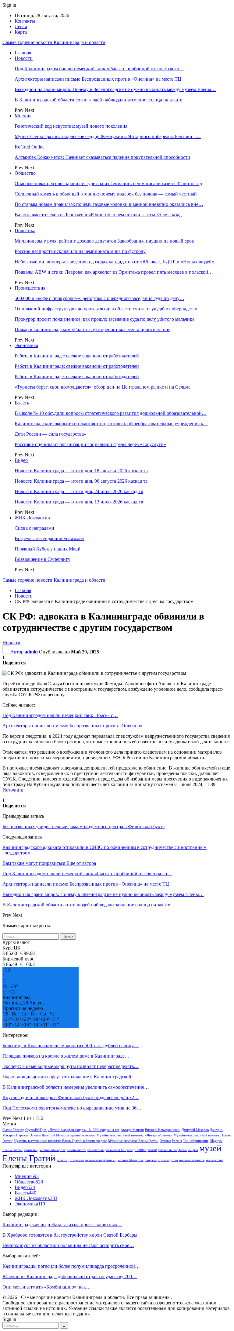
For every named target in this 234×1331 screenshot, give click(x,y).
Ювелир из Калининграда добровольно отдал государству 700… (69, 1276)
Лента (21, 26)
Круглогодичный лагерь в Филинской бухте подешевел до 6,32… (70, 1097)
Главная (23, 52)
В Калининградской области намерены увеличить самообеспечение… (75, 1087)
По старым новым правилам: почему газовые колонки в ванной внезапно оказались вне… (109, 204)
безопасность (76, 1150)
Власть (22, 402)
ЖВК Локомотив (32, 517)
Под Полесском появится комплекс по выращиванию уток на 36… (71, 1107)
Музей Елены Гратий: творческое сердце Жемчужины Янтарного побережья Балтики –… (108, 136)
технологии (214, 1160)
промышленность (191, 1160)
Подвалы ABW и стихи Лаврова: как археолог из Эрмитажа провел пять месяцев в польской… (114, 272)
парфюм (151, 1160)
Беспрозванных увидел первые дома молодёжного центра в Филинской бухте (83, 826)
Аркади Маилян (132, 1130)
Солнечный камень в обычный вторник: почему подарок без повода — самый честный (106, 193)
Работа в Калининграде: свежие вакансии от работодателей (77, 355)
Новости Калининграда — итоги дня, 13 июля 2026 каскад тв (79, 501)
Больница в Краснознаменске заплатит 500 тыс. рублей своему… (70, 1045)
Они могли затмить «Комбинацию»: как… (46, 1286)
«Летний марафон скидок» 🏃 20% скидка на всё (83, 1130)
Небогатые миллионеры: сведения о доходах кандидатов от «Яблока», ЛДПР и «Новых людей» (114, 261)
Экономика (26, 345)
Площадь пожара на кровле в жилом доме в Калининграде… (65, 1056)
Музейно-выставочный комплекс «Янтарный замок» (134, 1135)
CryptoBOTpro (36, 1130)
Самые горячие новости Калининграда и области (53, 42)
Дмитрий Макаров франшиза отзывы (68, 1135)
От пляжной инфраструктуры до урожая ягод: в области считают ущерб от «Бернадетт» (106, 308)
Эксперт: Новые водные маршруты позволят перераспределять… (70, 1066)
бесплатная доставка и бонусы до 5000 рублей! (122, 1150)
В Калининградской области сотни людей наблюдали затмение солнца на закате (98, 99)
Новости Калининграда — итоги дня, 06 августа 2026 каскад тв (81, 481)
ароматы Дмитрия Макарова (45, 1150)
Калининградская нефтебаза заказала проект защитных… (62, 1224)
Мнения (23, 115)
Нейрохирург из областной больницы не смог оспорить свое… (68, 1245)
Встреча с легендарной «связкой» (49, 538)
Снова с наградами (34, 528)
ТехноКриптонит (195, 1141)
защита (193, 1150)
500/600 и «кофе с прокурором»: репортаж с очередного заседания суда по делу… (99, 298)
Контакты (25, 21)
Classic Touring (13, 1130)
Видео (21, 460)
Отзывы (165, 1141)
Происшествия (30, 288)
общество (77, 1160)
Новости (24, 58)
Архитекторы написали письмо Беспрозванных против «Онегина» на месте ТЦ (98, 79)
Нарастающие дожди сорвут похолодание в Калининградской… (69, 1076)
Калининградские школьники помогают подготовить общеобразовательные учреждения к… (111, 423)
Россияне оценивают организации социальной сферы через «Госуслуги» (90, 444)
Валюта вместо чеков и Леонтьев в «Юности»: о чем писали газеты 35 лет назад (98, 214)
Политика (25, 230)
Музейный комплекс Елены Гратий (133, 1141)
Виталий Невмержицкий (162, 1130)
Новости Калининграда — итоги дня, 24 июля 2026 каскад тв (79, 491)
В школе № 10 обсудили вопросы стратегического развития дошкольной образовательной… (111, 413)
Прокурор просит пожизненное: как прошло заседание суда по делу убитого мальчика (104, 319)
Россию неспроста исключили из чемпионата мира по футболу (80, 251)
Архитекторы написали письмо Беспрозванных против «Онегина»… (74, 725)
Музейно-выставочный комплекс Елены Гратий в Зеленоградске (60, 1141)
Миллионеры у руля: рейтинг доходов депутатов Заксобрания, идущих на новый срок (104, 240)
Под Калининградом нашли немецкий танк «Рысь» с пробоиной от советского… (99, 68)
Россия (177, 1141)
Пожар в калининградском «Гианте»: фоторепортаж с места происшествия (92, 329)
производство (168, 1160)
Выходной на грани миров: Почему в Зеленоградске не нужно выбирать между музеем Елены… (115, 89)
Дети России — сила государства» (50, 434)
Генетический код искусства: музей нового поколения (71, 126)
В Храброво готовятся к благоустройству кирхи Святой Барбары (69, 1235)
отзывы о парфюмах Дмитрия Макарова (114, 1160)
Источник (12, 789)
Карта (21, 32)
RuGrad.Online (29, 146)
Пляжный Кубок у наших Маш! (47, 548)
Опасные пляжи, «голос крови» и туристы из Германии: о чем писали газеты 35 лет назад (108, 183)
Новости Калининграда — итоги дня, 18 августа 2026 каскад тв (81, 470)
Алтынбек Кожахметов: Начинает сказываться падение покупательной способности (102, 157)
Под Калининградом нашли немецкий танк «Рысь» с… (60, 715)
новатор (63, 1160)
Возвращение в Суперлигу (42, 559)
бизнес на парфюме (172, 1150)
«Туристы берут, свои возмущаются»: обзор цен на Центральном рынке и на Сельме (102, 386)
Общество (25, 173)
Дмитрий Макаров (195, 1130)
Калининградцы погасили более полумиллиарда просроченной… (71, 1266)
